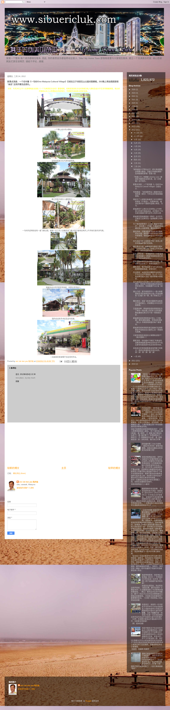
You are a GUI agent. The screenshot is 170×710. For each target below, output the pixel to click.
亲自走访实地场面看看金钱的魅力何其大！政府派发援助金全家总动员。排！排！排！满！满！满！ (147, 350)
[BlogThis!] (68, 361)
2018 (134, 110)
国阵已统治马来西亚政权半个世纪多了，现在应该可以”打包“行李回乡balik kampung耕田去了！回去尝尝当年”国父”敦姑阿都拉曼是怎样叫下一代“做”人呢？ (152, 659)
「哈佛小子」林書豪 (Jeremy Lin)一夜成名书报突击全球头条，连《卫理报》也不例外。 (147, 179)
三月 (136, 163)
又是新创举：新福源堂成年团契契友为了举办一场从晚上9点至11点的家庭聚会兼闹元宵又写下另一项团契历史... (147, 312)
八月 (136, 146)
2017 (134, 113)
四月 (136, 160)
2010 (134, 364)
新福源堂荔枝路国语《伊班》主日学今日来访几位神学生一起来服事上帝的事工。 (148, 218)
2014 (134, 123)
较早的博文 (114, 468)
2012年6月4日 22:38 (27, 374)
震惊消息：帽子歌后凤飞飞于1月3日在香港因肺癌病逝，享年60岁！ (148, 268)
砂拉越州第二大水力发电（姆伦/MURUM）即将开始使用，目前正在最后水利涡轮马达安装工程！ (152, 447)
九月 (136, 143)
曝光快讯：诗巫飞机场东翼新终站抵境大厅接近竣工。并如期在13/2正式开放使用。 (148, 303)
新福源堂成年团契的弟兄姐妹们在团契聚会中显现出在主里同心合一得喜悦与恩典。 (148, 330)
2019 (134, 106)
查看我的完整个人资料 (25, 488)
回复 (17, 381)
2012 (134, 130)
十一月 (136, 136)
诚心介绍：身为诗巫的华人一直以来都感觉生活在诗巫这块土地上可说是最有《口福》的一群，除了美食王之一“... (148, 294)
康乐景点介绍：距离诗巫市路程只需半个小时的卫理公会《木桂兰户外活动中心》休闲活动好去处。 (148, 248)
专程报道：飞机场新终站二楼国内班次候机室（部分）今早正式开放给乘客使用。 (148, 194)
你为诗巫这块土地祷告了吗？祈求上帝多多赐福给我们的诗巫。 (147, 242)
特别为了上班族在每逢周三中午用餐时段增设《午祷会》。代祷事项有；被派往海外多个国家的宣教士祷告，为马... (148, 202)
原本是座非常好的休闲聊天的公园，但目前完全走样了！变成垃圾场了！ (147, 262)
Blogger (88, 701)
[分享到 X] (70, 361)
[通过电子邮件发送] (65, 361)
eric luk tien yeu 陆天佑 (28, 482)
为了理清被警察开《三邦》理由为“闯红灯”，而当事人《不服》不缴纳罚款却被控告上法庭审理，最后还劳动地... (148, 226)
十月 (136, 140)
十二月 (136, 133)
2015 (134, 120)
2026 (134, 89)
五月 (136, 156)
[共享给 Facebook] (73, 361)
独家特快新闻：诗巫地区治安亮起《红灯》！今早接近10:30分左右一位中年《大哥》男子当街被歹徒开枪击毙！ (152, 579)
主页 (63, 468)
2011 (134, 361)
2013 (134, 127)
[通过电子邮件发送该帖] (61, 361)
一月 (136, 356)
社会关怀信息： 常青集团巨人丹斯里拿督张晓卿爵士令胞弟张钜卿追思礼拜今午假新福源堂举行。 (148, 256)
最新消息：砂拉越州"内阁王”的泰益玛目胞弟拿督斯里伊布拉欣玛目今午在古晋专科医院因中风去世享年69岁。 (148, 343)
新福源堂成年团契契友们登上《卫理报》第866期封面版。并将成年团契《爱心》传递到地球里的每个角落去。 (147, 321)
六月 (136, 153)
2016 (134, 116)
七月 (136, 150)
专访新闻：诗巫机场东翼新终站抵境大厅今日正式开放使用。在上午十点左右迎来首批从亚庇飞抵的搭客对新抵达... (148, 275)
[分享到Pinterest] (75, 361)
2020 (134, 103)
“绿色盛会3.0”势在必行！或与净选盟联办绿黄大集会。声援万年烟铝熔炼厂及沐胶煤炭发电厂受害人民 (148, 171)
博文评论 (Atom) (19, 473)
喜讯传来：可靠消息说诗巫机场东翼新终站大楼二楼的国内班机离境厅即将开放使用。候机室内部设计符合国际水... (148, 234)
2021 (134, 100)
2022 (134, 96)
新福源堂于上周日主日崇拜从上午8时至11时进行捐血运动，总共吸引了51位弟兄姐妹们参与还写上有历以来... (148, 211)
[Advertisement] (63, 444)
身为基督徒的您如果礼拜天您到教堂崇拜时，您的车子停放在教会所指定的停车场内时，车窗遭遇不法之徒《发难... (148, 285)
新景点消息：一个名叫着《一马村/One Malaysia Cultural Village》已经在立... (148, 186)
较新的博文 (13, 468)
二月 (136, 166)
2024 (134, 93)
